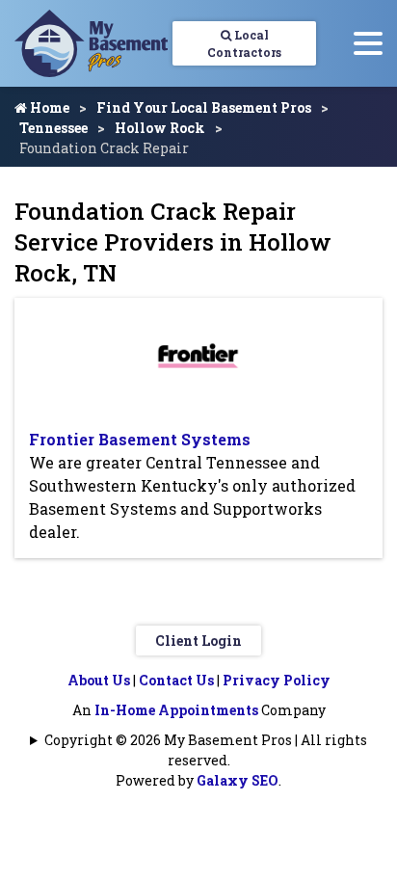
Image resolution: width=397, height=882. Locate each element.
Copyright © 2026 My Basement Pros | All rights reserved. (205, 750)
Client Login (198, 640)
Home (48, 107)
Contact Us (176, 680)
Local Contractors (244, 43)
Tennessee (53, 128)
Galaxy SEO (237, 780)
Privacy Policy (277, 680)
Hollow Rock (160, 128)
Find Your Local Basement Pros (203, 107)
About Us (98, 680)
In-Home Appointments (176, 710)
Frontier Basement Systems (140, 439)
